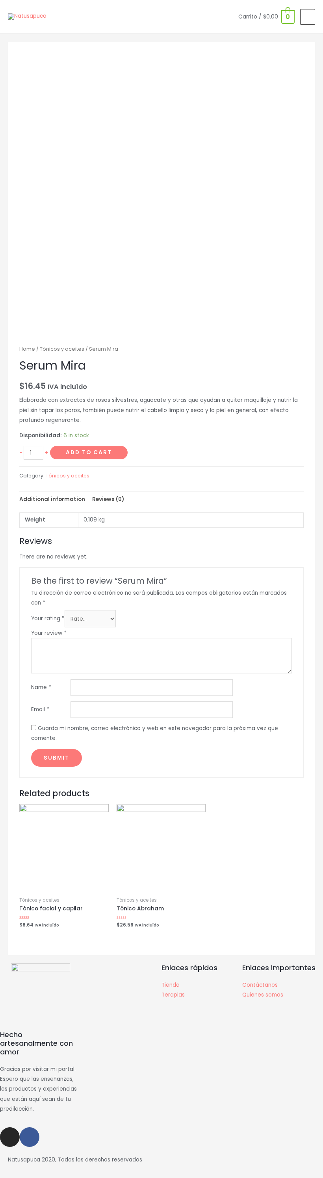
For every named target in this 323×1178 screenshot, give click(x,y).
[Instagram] (10, 1137)
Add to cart (89, 452)
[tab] (52, 499)
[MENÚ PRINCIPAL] (307, 17)
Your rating (48, 619)
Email (40, 709)
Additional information (52, 499)
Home (27, 349)
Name (41, 687)
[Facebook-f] (29, 1137)
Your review (49, 633)
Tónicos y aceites (62, 349)
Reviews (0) (108, 499)
